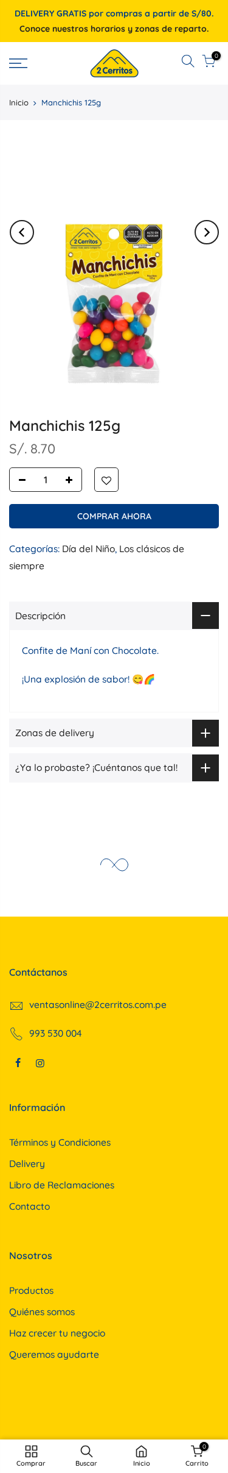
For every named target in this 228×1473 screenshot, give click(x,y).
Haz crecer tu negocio (57, 1333)
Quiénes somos (42, 1311)
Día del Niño (88, 548)
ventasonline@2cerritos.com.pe (98, 1004)
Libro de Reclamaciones (61, 1185)
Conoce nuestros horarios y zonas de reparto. (114, 28)
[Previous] (22, 232)
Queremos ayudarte (54, 1354)
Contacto (29, 1206)
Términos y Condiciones (60, 1142)
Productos (31, 1290)
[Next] (207, 232)
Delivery (27, 1163)
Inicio (19, 102)
